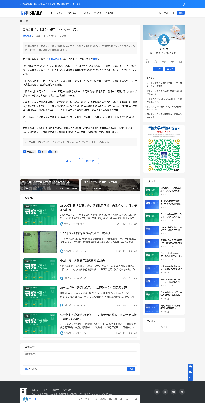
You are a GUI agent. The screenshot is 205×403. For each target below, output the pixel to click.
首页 (51, 13)
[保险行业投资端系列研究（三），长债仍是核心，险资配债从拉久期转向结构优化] (40, 323)
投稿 (181, 13)
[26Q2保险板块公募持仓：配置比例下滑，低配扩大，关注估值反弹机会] (40, 214)
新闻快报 (60, 13)
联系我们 (36, 389)
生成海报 (102, 399)
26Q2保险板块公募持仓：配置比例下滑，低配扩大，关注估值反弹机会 (98, 207)
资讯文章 (72, 13)
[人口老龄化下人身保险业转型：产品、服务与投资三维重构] (152, 191)
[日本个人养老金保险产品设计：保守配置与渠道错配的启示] (152, 217)
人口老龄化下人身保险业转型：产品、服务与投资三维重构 (171, 191)
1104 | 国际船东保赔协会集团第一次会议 (85, 233)
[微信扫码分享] (110, 399)
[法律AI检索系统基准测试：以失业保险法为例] (152, 282)
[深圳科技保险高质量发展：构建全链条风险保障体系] (152, 204)
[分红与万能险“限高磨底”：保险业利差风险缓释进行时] (152, 256)
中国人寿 (52, 59)
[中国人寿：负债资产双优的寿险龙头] (40, 269)
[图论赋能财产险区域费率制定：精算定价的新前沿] (152, 243)
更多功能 (109, 13)
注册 (173, 13)
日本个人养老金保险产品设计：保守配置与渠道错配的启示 (171, 217)
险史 (27, 234)
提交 (131, 369)
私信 (171, 69)
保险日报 (27, 36)
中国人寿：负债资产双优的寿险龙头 (82, 260)
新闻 (64, 36)
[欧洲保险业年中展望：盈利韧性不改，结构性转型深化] (152, 295)
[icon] (157, 392)
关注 (159, 69)
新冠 (59, 59)
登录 (166, 13)
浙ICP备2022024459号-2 (78, 394)
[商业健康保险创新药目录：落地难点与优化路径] (152, 269)
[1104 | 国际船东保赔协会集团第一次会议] (40, 242)
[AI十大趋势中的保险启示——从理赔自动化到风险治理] (40, 296)
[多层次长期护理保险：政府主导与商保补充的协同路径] (152, 230)
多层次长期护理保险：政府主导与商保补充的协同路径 (171, 230)
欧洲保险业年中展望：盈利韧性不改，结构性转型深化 (171, 295)
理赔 (95, 59)
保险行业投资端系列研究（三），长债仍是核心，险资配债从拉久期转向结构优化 (98, 317)
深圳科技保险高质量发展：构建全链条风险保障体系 (171, 204)
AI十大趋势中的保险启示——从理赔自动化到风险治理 (93, 287)
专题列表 (55, 389)
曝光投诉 (98, 13)
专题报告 (86, 13)
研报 (27, 207)
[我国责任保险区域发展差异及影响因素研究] (152, 308)
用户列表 (67, 389)
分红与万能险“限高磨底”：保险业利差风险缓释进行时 (171, 256)
